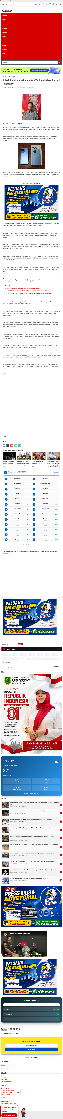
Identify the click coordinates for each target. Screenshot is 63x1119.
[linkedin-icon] (50, 4)
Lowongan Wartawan (7, 1090)
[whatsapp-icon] (53, 4)
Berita (16, 654)
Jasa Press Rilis (5, 1101)
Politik (4, 36)
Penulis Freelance (6, 1094)
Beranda (4, 15)
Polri (3, 53)
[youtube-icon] (46, 4)
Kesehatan (55, 658)
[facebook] (4, 445)
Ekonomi (4, 49)
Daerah (4, 19)
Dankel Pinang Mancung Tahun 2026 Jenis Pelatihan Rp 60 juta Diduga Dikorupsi (31, 819)
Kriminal (4, 32)
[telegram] (19, 445)
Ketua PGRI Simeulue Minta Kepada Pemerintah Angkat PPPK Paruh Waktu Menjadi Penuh (33, 870)
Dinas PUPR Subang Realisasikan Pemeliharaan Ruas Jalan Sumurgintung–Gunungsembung (34, 844)
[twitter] (7, 445)
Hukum (40, 654)
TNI (47, 658)
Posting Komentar (30, 87)
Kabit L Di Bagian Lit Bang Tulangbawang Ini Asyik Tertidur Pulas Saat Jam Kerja (31, 827)
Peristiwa (5, 24)
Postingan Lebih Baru (7, 598)
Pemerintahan (38, 658)
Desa (3, 41)
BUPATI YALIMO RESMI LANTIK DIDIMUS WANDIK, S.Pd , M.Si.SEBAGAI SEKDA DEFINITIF (33, 853)
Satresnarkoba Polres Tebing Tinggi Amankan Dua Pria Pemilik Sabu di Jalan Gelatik (29, 293)
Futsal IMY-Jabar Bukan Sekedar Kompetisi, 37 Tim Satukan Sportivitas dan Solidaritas (32, 861)
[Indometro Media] (7, 10)
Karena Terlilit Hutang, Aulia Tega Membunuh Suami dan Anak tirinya (28, 811)
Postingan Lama (57, 598)
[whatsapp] (15, 445)
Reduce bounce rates (6, 1)
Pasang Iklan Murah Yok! (8, 1103)
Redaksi (3, 1076)
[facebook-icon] (36, 4)
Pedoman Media (6, 1081)
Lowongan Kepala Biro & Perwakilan (11, 1092)
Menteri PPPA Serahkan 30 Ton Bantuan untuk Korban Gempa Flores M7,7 (29, 878)
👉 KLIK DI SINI (9, 1115)
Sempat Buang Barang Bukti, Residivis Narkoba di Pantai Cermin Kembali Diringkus (28, 290)
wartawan (51, 258)
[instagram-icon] (43, 4)
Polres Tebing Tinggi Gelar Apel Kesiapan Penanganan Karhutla (23, 288)
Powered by (27, 1057)
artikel (4, 45)
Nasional (4, 28)
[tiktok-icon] (60, 4)
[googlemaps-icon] (57, 4)
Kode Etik (4, 1080)
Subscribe (31, 1049)
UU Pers (3, 1078)
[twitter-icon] (39, 4)
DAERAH (35, 183)
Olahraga (7, 662)
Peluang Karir (5, 1088)
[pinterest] (11, 445)
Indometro (20, 123)
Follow (4, 58)
